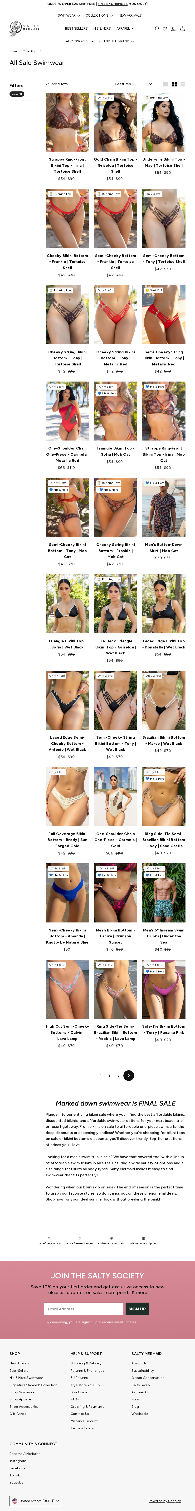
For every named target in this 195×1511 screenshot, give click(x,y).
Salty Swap (141, 1385)
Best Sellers (76, 29)
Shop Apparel (21, 1399)
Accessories (77, 41)
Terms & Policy (82, 1428)
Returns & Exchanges (87, 1371)
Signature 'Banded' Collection (34, 1385)
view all (17, 94)
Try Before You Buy (85, 1385)
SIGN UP (137, 1309)
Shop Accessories (24, 1407)
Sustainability (143, 1371)
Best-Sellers (19, 1371)
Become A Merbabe (25, 1454)
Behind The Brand (114, 41)
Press (136, 1399)
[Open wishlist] (165, 28)
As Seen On (141, 1392)
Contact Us (80, 1414)
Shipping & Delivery (86, 1363)
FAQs (75, 1399)
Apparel (124, 29)
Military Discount (84, 1421)
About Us (139, 1363)
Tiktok (15, 1475)
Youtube (16, 1482)
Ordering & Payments (88, 1407)
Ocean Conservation (148, 1378)
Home (14, 51)
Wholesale (140, 1414)
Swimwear (67, 15)
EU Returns (79, 1378)
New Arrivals (130, 15)
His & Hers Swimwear (26, 1378)
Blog (135, 1407)
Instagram (18, 1461)
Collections (97, 15)
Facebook (17, 1468)
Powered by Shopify (165, 1501)
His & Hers (102, 29)
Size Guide (79, 1392)
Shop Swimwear (23, 1392)
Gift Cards (18, 1414)
